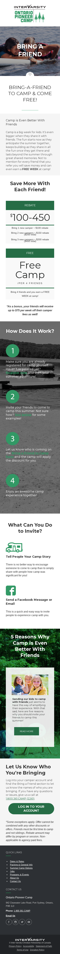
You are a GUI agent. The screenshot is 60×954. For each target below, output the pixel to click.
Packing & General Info (21, 865)
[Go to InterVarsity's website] (30, 939)
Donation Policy (37, 950)
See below (23, 415)
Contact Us (15, 881)
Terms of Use (22, 950)
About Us (14, 878)
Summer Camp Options (21, 868)
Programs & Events (19, 874)
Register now (16, 373)
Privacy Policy (15, 946)
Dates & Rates (17, 861)
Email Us (10, 916)
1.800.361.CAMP (22, 911)
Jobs (12, 871)
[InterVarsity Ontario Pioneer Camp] (30, 13)
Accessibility (28, 946)
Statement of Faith (44, 946)
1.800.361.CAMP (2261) (20, 798)
